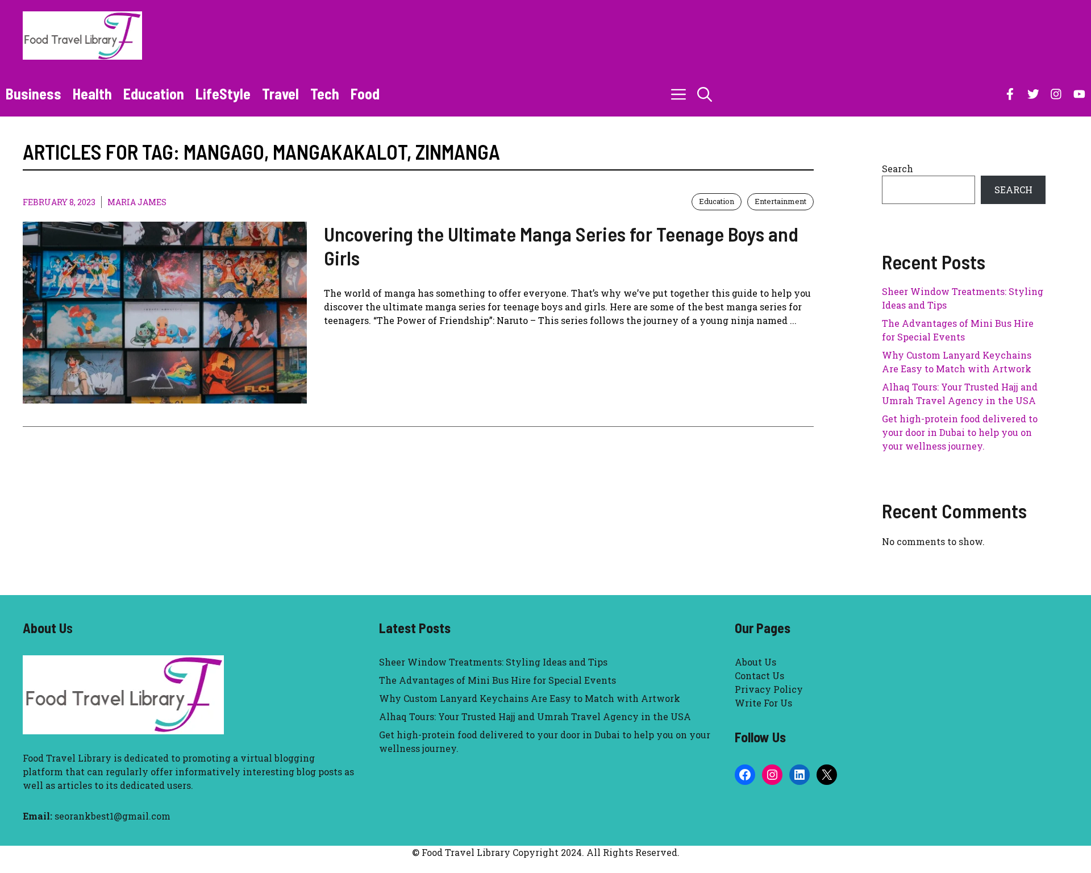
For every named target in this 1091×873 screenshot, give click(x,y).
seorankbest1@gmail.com (112, 816)
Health (92, 93)
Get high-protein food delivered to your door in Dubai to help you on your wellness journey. (960, 432)
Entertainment (780, 201)
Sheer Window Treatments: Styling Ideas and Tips (493, 662)
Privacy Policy (769, 689)
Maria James (136, 202)
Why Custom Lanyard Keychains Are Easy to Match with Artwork (529, 698)
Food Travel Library (67, 758)
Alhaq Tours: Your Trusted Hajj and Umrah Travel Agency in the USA (535, 716)
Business (33, 93)
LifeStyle (223, 93)
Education (153, 93)
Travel (280, 93)
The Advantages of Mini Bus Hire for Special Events (497, 680)
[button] (705, 94)
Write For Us (763, 703)
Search (897, 168)
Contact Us (759, 675)
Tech (324, 93)
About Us (755, 662)
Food (365, 93)
